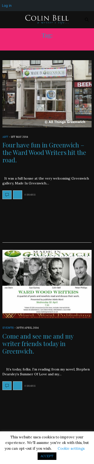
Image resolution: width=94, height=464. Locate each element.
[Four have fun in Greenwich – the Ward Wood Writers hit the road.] (47, 93)
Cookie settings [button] (71, 448)
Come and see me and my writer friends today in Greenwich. (38, 343)
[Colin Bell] (47, 19)
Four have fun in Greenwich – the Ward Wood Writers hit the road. (44, 152)
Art (5, 136)
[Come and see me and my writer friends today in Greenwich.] (47, 284)
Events (7, 327)
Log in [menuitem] (7, 5)
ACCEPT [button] (47, 456)
